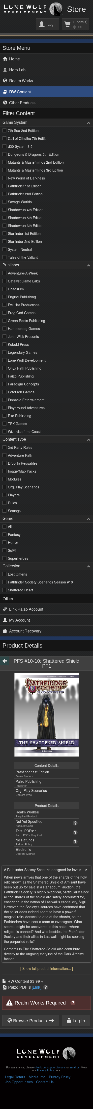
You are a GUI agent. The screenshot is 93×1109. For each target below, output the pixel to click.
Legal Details (15, 1076)
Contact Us (45, 1081)
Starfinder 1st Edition (24, 233)
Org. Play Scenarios (23, 486)
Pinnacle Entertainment (26, 399)
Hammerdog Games (24, 328)
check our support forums (50, 1067)
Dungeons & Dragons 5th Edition (33, 154)
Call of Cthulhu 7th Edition (28, 138)
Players (14, 494)
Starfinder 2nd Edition (25, 241)
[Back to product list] (4, 660)
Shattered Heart (20, 589)
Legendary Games (22, 352)
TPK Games (17, 423)
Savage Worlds (20, 201)
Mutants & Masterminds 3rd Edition (35, 170)
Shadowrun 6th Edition (25, 225)
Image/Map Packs (22, 471)
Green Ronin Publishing (26, 320)
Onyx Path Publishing (24, 368)
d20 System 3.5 (20, 146)
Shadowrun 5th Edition (25, 217)
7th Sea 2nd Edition (23, 130)
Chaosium (16, 288)
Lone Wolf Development (27, 360)
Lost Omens (17, 574)
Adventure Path (20, 455)
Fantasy (14, 534)
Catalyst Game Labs (24, 280)
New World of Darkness (26, 178)
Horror (13, 542)
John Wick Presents (23, 336)
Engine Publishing (22, 296)
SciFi (12, 550)
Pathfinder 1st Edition (24, 185)
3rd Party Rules (20, 447)
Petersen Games (21, 391)
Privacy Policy (45, 1070)
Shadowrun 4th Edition (25, 209)
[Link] (36, 987)
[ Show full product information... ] (46, 968)
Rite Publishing (19, 415)
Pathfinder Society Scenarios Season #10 (40, 582)
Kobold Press (18, 344)
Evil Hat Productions (23, 304)
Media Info (37, 1076)
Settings (14, 510)
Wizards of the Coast (24, 431)
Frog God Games (21, 312)
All (10, 526)
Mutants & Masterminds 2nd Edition (36, 162)
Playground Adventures (26, 407)
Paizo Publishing (21, 376)
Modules (14, 479)
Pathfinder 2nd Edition (25, 193)
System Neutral (20, 249)
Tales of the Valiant (23, 257)
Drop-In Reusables (22, 463)
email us (75, 1067)
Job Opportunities (19, 1081)
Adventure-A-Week (23, 273)
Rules (12, 502)
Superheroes (18, 558)
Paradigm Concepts (23, 383)
